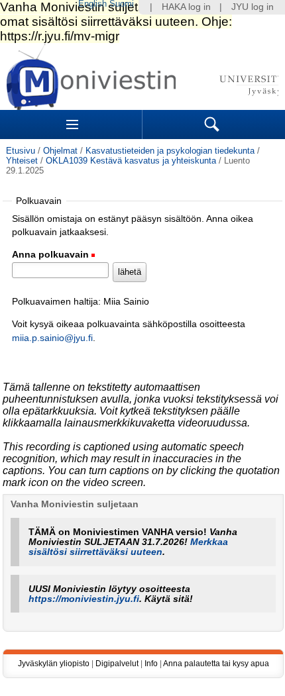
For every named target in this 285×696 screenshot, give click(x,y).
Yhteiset (22, 161)
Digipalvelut (117, 663)
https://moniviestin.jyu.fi (83, 599)
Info (151, 663)
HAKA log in (186, 7)
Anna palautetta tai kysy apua (216, 663)
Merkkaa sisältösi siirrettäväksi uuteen (128, 547)
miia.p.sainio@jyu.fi (52, 338)
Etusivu (20, 151)
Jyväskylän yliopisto (53, 663)
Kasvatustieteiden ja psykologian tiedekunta (170, 151)
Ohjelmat (60, 151)
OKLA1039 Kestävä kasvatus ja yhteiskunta (131, 161)
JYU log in (252, 7)
